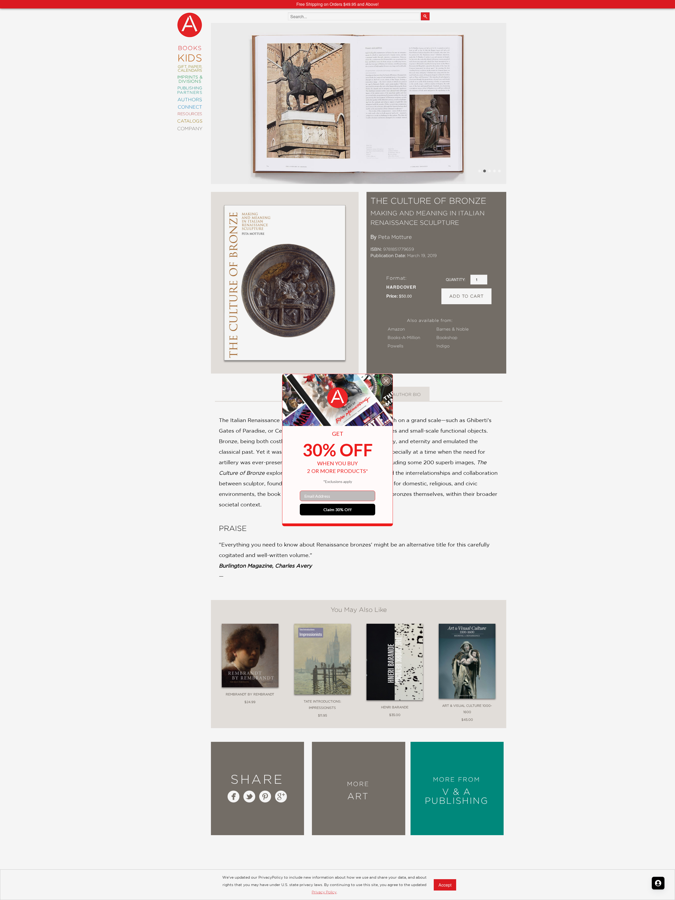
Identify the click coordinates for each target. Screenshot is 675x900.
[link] (337, 397)
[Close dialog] (386, 380)
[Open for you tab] (658, 883)
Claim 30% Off (337, 509)
